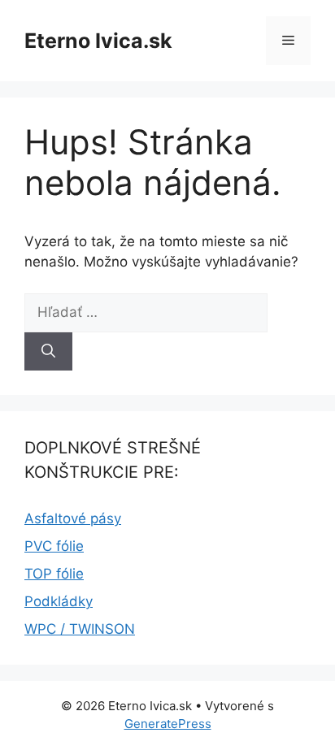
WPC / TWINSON (79, 629)
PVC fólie (54, 546)
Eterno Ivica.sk (98, 40)
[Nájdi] (48, 351)
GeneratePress (167, 723)
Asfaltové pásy (72, 518)
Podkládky (58, 601)
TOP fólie (54, 574)
